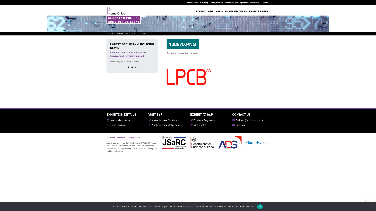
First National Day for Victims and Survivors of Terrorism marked (128, 54)
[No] (372, 206)
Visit (210, 11)
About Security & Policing (197, 2)
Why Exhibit (199, 125)
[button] (128, 67)
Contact (265, 2)
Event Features (117, 125)
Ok (260, 206)
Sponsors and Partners (249, 2)
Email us (240, 125)
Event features (236, 11)
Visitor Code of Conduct (164, 120)
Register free (258, 11)
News (219, 11)
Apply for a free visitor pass (165, 125)
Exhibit (200, 11)
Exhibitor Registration (204, 120)
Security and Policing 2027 (119, 33)
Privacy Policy (134, 137)
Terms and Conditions (115, 137)
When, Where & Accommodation (224, 2)
